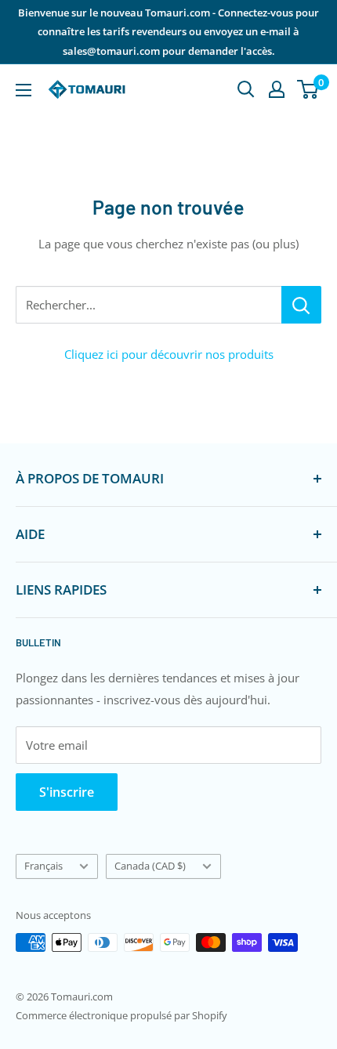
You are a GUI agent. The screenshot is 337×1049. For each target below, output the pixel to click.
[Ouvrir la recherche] (246, 89)
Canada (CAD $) (150, 866)
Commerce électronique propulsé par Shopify (121, 1015)
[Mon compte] (276, 89)
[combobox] (148, 305)
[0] (308, 89)
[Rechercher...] (301, 305)
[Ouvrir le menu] (23, 90)
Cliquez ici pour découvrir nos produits (169, 354)
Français (43, 866)
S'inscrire (66, 792)
